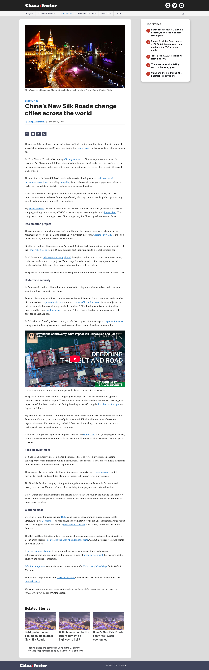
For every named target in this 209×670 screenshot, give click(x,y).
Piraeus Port (110, 212)
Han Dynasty (83, 147)
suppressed (89, 434)
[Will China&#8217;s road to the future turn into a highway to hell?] (74, 621)
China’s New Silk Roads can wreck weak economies (108, 635)
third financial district (74, 524)
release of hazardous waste (87, 302)
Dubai (64, 516)
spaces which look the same (74, 539)
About (119, 13)
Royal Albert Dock (38, 249)
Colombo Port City (102, 234)
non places (52, 539)
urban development (93, 554)
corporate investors (113, 321)
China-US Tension (47, 13)
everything (65, 182)
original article (32, 581)
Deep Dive (106, 13)
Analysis (29, 13)
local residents (53, 309)
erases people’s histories (39, 551)
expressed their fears (53, 302)
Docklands (47, 520)
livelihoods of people (108, 404)
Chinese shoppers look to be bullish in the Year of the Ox (55, 651)
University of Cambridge (95, 566)
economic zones (102, 472)
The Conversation (66, 577)
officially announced (74, 159)
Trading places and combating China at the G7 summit (54, 648)
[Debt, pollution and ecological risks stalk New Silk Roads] (40, 621)
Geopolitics (66, 13)
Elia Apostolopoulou (35, 566)
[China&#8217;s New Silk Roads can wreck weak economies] (108, 621)
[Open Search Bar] (183, 13)
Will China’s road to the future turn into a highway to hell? (74, 635)
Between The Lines (87, 13)
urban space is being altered (57, 257)
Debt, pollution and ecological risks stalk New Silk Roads (39, 635)
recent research (36, 208)
